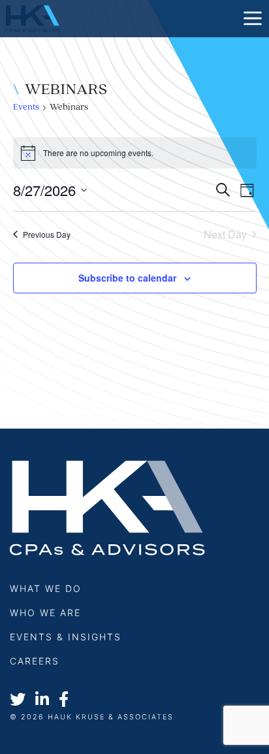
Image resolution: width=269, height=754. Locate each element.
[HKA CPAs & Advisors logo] (32, 17)
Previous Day (47, 234)
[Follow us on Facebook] (64, 700)
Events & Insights (65, 636)
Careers (34, 660)
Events (26, 107)
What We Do (46, 588)
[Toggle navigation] (252, 18)
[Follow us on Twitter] (17, 700)
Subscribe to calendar (127, 277)
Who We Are (45, 612)
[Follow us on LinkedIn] (42, 700)
